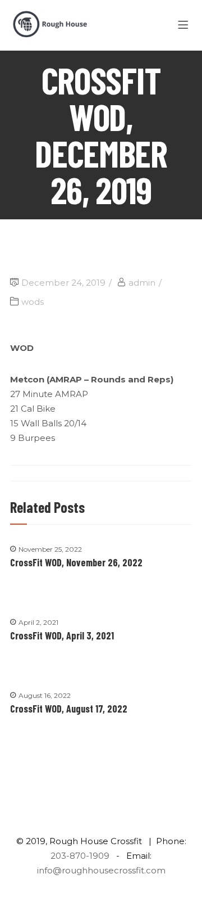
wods (32, 301)
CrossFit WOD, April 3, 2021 (62, 635)
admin (141, 282)
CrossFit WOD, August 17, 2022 (68, 708)
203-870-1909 (79, 855)
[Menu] (185, 25)
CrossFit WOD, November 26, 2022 (76, 562)
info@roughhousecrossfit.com (101, 870)
